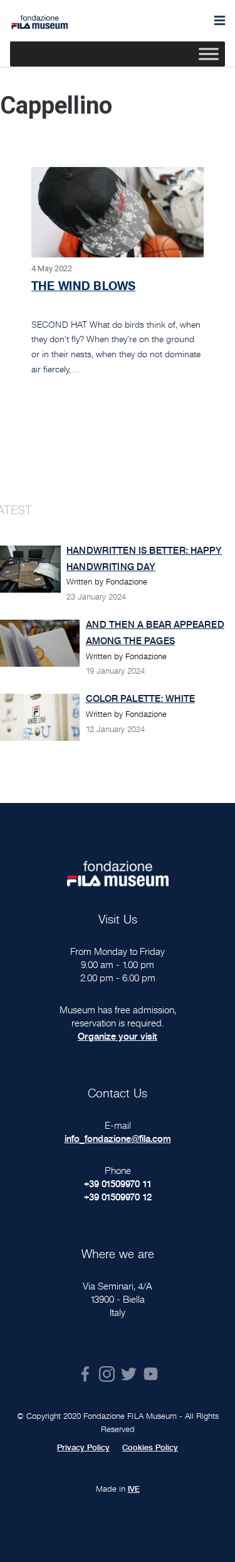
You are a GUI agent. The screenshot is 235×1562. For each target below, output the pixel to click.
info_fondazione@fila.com (118, 1139)
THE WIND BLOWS (83, 285)
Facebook (85, 1374)
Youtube (151, 1374)
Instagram (107, 1374)
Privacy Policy (83, 1448)
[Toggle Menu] (209, 54)
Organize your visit (117, 1036)
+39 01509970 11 (118, 1184)
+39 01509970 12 (118, 1197)
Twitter (129, 1374)
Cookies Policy (150, 1448)
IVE (134, 1489)
